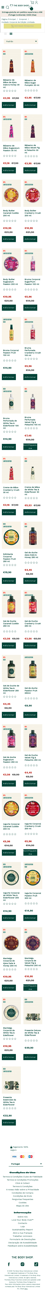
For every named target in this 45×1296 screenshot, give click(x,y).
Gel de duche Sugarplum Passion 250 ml (10, 759)
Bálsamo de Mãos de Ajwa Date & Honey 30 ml (11, 83)
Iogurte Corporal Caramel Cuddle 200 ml (11, 826)
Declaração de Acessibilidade (22, 1242)
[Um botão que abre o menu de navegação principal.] (2, 7)
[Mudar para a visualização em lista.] (5, 34)
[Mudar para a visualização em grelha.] (11, 34)
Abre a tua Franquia (22, 1233)
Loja (22, 1226)
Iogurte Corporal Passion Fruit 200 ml (33, 895)
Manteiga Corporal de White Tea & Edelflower (9, 1031)
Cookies (22, 1202)
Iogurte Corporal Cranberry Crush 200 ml (33, 826)
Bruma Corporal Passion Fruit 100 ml (11, 352)
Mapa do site (22, 1206)
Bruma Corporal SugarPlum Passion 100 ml (32, 281)
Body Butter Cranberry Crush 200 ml (33, 213)
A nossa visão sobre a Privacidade (22, 1189)
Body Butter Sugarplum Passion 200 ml (10, 281)
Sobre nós (23, 1217)
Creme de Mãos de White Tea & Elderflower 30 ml (32, 491)
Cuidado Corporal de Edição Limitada (18, 22)
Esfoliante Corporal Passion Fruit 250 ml (9, 558)
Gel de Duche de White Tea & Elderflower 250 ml (11, 689)
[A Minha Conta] (36, 3)
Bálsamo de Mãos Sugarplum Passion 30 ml (11, 148)
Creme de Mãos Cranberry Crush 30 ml (11, 489)
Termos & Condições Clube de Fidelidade (22, 1176)
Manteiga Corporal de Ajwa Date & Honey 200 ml (10, 962)
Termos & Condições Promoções (22, 1180)
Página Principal (9, 19)
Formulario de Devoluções (22, 1239)
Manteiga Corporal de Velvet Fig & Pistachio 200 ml (33, 962)
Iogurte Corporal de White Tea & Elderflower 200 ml (11, 896)
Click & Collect (22, 1183)
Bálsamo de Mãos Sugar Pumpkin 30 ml (32, 82)
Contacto (22, 1223)
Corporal (23, 19)
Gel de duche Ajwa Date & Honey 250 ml (31, 554)
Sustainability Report (22, 1229)
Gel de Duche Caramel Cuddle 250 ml (11, 623)
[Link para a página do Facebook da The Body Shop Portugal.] (9, 1264)
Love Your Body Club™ (22, 1220)
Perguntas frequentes (22, 1199)
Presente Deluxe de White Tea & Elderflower (33, 1032)
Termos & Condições (22, 1186)
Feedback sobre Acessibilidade (22, 1246)
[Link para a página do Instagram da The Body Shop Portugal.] (22, 1264)
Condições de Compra (22, 1193)
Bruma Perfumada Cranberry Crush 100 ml (33, 351)
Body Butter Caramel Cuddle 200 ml (11, 213)
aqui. (26, 1289)
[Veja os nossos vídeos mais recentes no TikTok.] (36, 1264)
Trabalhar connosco (22, 1236)
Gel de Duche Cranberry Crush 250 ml (33, 623)
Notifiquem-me (30, 447)
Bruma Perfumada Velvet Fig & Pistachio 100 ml (33, 421)
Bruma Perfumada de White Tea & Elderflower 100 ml (11, 423)
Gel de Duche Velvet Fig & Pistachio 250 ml (33, 757)
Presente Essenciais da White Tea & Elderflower (9, 1101)
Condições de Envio (22, 1196)
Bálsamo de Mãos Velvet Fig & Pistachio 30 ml (32, 149)
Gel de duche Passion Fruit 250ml (31, 690)
